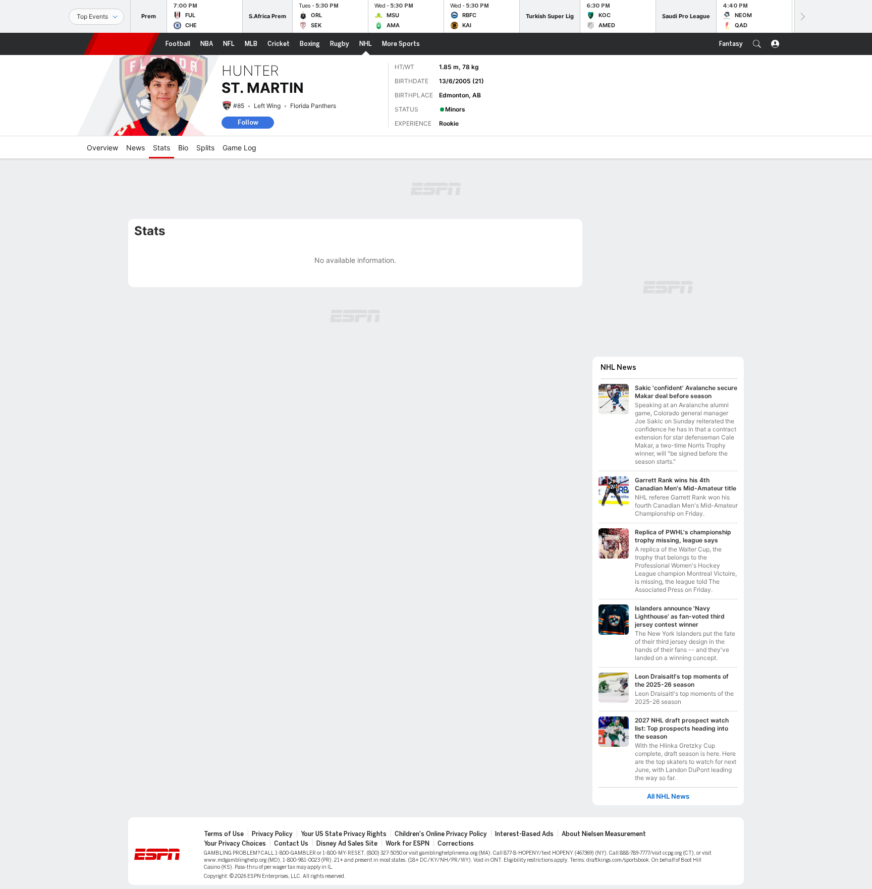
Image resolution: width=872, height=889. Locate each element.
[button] (757, 44)
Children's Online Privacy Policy (441, 834)
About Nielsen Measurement (604, 834)
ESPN (121, 44)
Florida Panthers (313, 105)
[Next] (801, 16)
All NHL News (668, 796)
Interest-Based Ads (524, 834)
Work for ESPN (407, 843)
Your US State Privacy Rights (344, 834)
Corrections (456, 843)
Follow (248, 122)
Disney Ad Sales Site (346, 843)
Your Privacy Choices (235, 843)
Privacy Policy (272, 834)
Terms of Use (224, 834)
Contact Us (291, 843)
